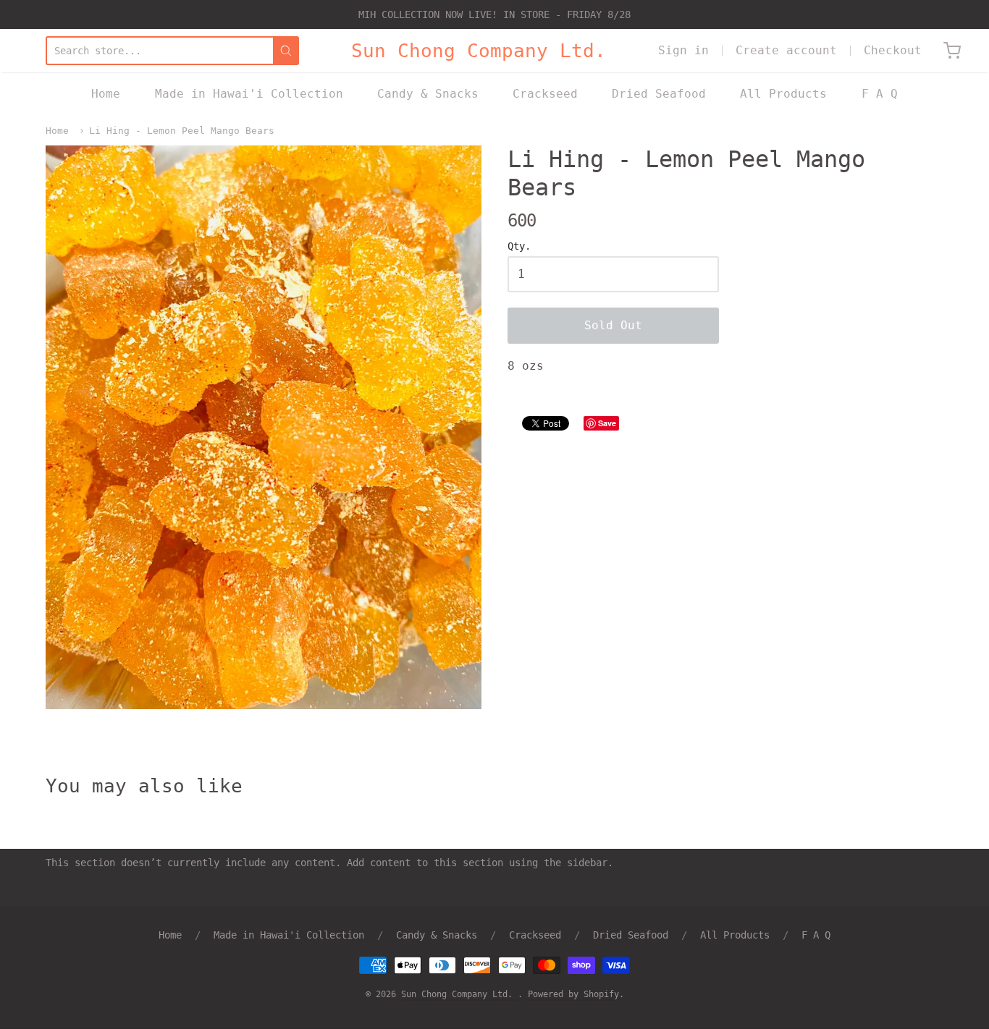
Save (607, 423)
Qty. (519, 246)
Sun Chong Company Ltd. (478, 51)
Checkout (893, 50)
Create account (786, 50)
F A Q (880, 94)
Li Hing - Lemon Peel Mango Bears (181, 130)
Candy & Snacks (428, 94)
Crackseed (545, 94)
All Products (783, 94)
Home (105, 94)
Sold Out (613, 325)
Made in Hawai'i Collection (249, 94)
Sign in (683, 50)
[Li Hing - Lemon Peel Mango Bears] (263, 427)
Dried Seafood (659, 94)
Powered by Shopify (573, 994)
